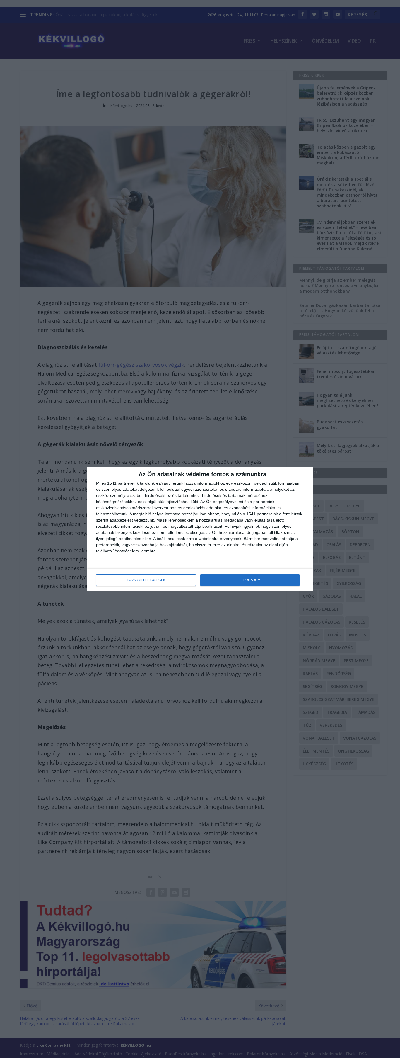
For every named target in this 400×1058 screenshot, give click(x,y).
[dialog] (200, 529)
